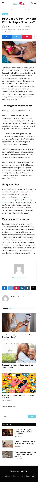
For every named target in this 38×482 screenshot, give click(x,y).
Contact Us (14, 471)
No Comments (26, 29)
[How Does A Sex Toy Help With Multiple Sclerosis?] (19, 52)
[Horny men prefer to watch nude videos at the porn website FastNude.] (7, 454)
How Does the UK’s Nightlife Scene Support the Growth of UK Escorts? (24, 432)
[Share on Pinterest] (27, 37)
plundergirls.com (31, 476)
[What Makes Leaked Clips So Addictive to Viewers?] (19, 383)
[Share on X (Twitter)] (17, 37)
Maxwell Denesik (12, 26)
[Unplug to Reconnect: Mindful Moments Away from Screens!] (7, 444)
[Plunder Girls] (19, 3)
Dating (5, 14)
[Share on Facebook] (7, 37)
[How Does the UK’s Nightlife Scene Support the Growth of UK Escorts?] (7, 432)
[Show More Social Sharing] (34, 37)
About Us (24, 471)
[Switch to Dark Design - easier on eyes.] (32, 3)
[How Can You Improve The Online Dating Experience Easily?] (19, 322)
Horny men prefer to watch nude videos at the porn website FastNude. (25, 454)
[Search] (35, 3)
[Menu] (3, 3)
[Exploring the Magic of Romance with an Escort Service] (19, 353)
